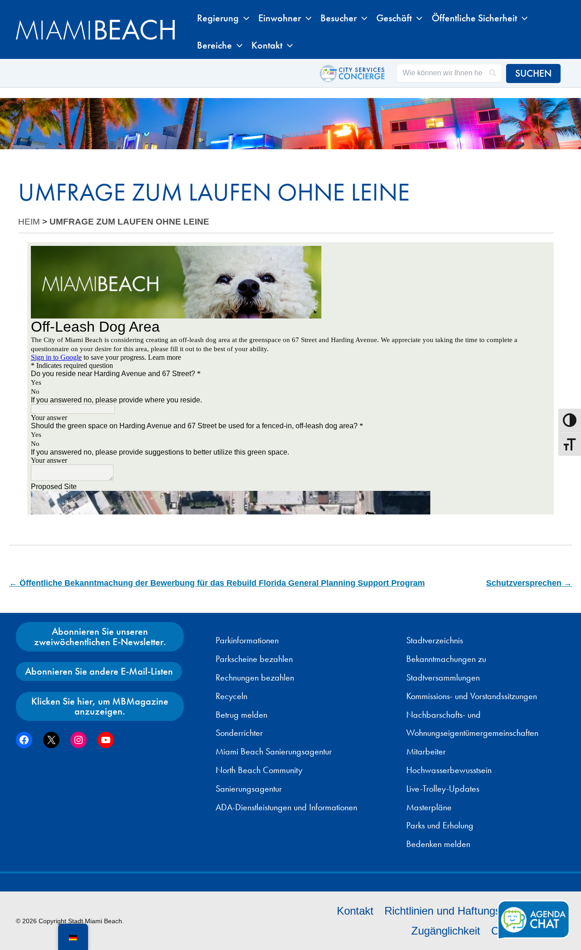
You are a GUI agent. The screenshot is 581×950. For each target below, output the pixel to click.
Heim (29, 221)
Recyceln (231, 695)
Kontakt (355, 911)
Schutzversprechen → (529, 583)
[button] (244, 18)
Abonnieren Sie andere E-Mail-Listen (99, 671)
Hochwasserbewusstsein (449, 769)
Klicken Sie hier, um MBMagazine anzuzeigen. (99, 706)
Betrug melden (241, 714)
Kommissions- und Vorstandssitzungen (471, 695)
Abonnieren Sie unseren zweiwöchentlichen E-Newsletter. (100, 636)
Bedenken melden (438, 843)
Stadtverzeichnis (434, 640)
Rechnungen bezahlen (255, 677)
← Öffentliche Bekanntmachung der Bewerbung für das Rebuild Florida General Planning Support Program (217, 583)
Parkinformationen (247, 640)
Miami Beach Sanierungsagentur (274, 751)
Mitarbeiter (426, 751)
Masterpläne (429, 807)
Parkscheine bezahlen (254, 658)
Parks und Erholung (439, 825)
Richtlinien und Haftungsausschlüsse (472, 911)
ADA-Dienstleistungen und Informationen (286, 807)
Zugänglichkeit (445, 931)
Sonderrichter (239, 732)
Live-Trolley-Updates (442, 788)
